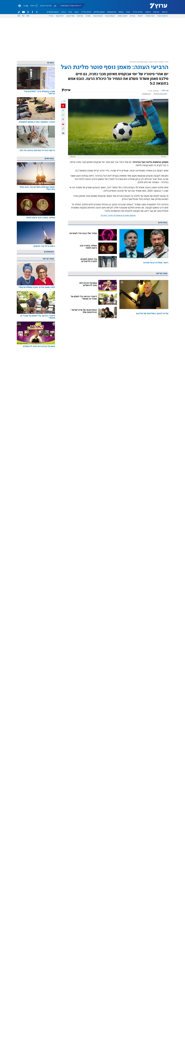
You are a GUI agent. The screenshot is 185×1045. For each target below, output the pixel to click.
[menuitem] (164, 12)
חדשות (164, 12)
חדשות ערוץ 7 (156, 7)
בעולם (121, 12)
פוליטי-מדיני (138, 12)
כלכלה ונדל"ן (86, 12)
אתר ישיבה (70, 16)
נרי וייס (165, 91)
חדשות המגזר (162, 16)
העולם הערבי (110, 16)
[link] (143, 248)
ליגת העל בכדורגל (160, 94)
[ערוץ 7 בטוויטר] (37, 12)
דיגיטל (140, 16)
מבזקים (156, 12)
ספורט (88, 16)
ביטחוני (148, 12)
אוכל (70, 12)
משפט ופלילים (99, 12)
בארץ (128, 12)
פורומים (80, 16)
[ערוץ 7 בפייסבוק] (32, 12)
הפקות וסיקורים (53, 12)
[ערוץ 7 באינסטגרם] (28, 12)
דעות (77, 12)
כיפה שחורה (150, 16)
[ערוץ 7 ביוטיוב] (23, 12)
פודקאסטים (111, 12)
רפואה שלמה (122, 16)
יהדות (63, 12)
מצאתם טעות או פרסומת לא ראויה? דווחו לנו (118, 216)
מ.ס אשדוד (146, 94)
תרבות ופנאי (97, 16)
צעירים (132, 16)
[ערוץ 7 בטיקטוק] (19, 12)
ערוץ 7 (166, 62)
